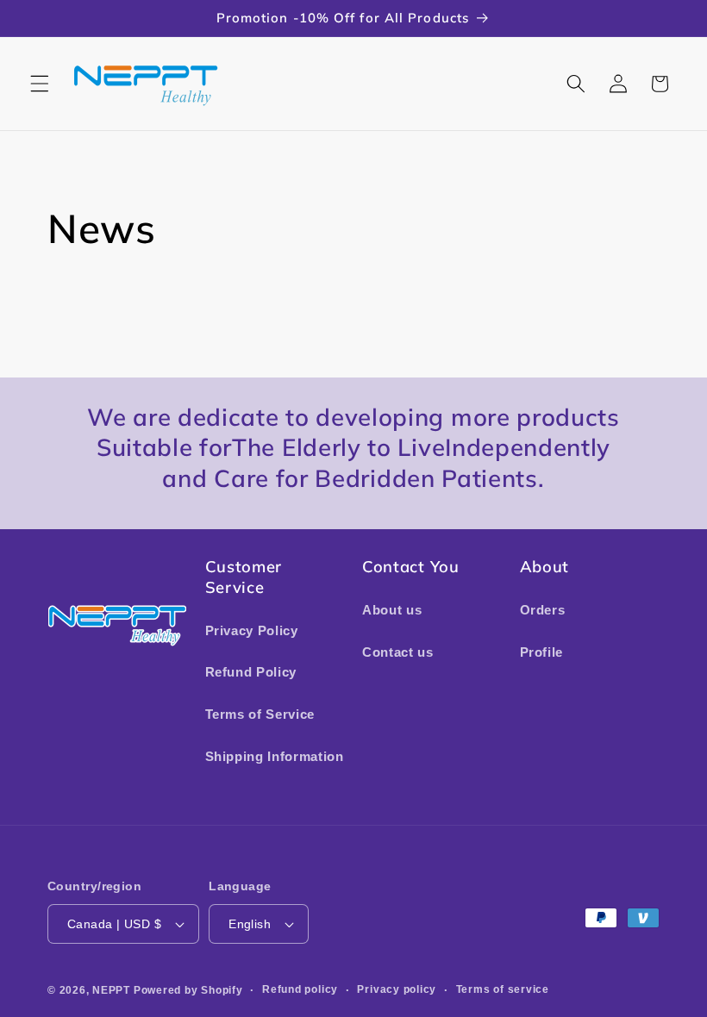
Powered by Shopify (188, 990)
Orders (543, 609)
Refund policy (300, 989)
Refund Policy (251, 671)
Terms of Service (260, 714)
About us (392, 609)
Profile (542, 652)
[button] (39, 83)
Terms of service (502, 989)
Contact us (398, 652)
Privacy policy (396, 989)
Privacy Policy (251, 630)
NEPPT (113, 990)
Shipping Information (274, 756)
